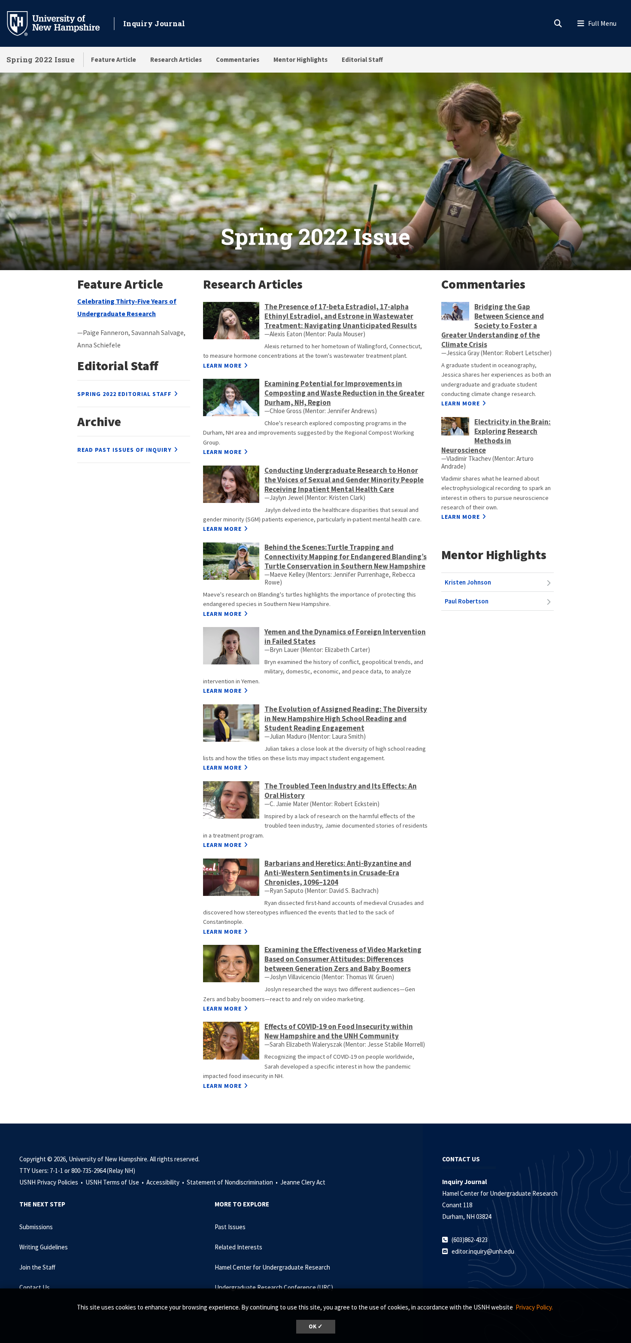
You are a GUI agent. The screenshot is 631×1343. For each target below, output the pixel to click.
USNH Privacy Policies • (51, 1182)
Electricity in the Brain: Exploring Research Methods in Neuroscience (496, 436)
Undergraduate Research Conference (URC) (274, 1287)
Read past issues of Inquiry (124, 450)
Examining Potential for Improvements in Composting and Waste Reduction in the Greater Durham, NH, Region (344, 393)
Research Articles (176, 59)
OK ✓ (316, 1326)
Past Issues (230, 1227)
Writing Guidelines (43, 1247)
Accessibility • (165, 1182)
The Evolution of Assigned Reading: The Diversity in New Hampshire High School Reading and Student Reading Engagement (345, 718)
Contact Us (34, 1287)
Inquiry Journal (154, 23)
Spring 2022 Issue (40, 59)
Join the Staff (37, 1267)
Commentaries (237, 59)
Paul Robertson (466, 601)
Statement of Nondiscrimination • (233, 1182)
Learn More (222, 365)
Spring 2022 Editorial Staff (124, 394)
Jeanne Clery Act (302, 1182)
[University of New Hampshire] (60, 22)
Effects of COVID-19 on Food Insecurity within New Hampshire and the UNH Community (338, 1031)
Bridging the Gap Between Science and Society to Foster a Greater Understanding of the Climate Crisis (492, 325)
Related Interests (238, 1247)
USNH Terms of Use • (115, 1182)
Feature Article (113, 59)
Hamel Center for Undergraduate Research (272, 1267)
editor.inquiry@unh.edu (483, 1251)
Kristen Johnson (468, 582)
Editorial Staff (362, 59)
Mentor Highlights (300, 59)
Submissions (36, 1227)
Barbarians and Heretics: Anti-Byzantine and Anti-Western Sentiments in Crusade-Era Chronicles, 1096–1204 (337, 873)
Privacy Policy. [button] (534, 1307)
